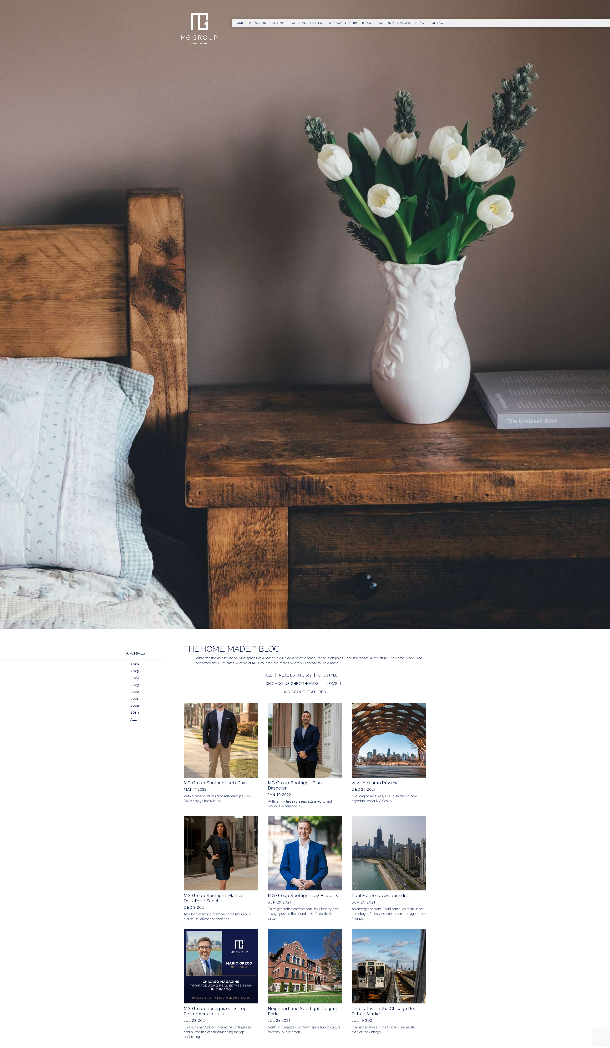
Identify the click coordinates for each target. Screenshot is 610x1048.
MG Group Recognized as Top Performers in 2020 (215, 1011)
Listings (279, 23)
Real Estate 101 (295, 675)
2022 (134, 692)
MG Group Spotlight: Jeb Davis (216, 782)
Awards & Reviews (394, 23)
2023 (134, 685)
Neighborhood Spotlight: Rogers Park (302, 1011)
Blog (419, 23)
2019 (134, 712)
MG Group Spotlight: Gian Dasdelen (295, 785)
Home (239, 23)
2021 (134, 699)
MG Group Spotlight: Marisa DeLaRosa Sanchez (213, 898)
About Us (257, 23)
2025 (134, 671)
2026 (134, 664)
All (268, 675)
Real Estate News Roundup (381, 895)
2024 (134, 678)
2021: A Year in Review (375, 782)
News (331, 683)
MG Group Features (305, 692)
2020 (134, 705)
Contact (437, 23)
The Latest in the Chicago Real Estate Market (384, 1011)
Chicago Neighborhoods (350, 23)
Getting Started (307, 23)
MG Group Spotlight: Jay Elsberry (303, 895)
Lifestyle (328, 675)
